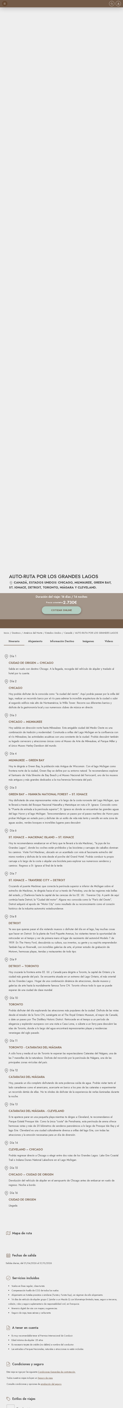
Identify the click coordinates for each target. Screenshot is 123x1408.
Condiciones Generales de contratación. (57, 1372)
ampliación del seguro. (51, 1384)
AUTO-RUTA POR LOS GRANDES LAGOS (96, 633)
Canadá (68, 633)
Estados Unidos (53, 633)
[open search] (111, 3)
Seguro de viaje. (45, 1378)
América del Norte (33, 633)
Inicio (6, 633)
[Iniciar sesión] (118, 3)
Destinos (16, 633)
